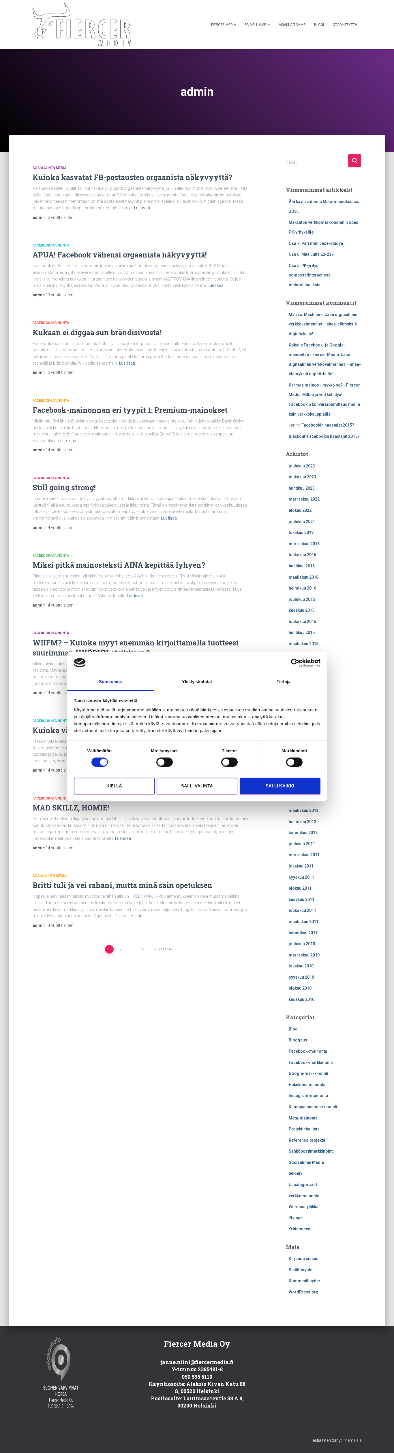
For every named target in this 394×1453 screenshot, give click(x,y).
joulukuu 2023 (302, 466)
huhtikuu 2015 (302, 632)
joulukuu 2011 (302, 844)
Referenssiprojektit (307, 1140)
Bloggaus (298, 1040)
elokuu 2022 (300, 510)
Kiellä (114, 786)
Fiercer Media (223, 25)
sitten (59, 217)
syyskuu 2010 (301, 977)
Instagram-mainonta (308, 1095)
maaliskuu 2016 (303, 577)
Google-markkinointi (308, 1073)
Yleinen (296, 1218)
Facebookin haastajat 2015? (327, 425)
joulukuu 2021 (302, 521)
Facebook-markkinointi (311, 1062)
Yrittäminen (299, 1229)
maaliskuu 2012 (303, 810)
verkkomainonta (304, 1196)
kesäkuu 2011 (301, 899)
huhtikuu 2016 (302, 566)
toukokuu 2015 (302, 621)
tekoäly (295, 1173)
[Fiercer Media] (82, 24)
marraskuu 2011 (304, 855)
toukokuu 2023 (302, 477)
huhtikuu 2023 (302, 488)
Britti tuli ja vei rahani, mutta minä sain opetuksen (122, 885)
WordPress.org (303, 1292)
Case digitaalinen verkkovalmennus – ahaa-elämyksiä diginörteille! (323, 324)
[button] (268, 25)
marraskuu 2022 (304, 499)
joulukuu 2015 (302, 599)
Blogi (319, 25)
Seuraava (162, 949)
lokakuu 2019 (301, 532)
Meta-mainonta (303, 1118)
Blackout (297, 436)
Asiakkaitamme (292, 25)
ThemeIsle (352, 1440)
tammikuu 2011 (303, 933)
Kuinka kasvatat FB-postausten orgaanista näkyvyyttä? (132, 177)
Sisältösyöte (300, 1270)
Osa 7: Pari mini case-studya (316, 243)
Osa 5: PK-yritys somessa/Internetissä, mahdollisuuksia (310, 275)
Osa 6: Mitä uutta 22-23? (311, 254)
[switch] (164, 762)
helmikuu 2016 (302, 588)
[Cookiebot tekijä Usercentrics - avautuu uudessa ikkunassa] (295, 662)
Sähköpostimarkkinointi (311, 1151)
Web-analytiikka (303, 1206)
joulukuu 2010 (302, 943)
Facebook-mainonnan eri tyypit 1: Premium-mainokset (130, 410)
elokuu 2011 (300, 888)
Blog (293, 1029)
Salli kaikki (280, 786)
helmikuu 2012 (302, 821)
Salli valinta (197, 786)
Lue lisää (142, 208)
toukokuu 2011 (302, 910)
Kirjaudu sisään (303, 1258)
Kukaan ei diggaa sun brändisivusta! (97, 332)
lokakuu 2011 (301, 866)
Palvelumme (256, 25)
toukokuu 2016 (302, 554)
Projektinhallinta (304, 1129)
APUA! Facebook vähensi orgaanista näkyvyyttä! (120, 254)
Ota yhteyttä (345, 25)
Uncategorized (303, 1184)
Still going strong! (64, 487)
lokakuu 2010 (301, 966)
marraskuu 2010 (304, 955)
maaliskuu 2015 (303, 643)
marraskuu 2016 (304, 543)
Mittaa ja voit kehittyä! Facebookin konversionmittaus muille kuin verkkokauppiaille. (324, 404)
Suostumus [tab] (110, 681)
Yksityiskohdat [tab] (197, 681)
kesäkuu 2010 (301, 999)
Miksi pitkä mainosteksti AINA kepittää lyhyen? (119, 565)
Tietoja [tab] (283, 681)
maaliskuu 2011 (303, 921)
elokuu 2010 (300, 988)
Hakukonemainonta (307, 1084)
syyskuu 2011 (301, 877)
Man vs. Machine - (306, 314)
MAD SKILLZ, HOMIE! (71, 807)
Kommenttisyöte (304, 1280)
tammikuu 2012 (303, 832)
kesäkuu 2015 (301, 610)
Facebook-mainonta (51, 245)
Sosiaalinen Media (50, 168)
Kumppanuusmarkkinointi (313, 1107)
